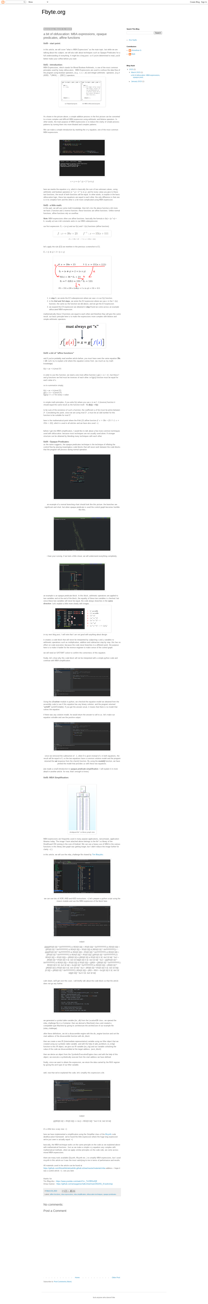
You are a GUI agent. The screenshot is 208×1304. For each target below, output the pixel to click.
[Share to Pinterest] (74, 1191)
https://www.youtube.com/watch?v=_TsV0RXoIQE (76, 1181)
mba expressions (67, 1194)
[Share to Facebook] (71, 1191)
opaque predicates (109, 1194)
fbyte (133, 54)
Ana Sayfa (133, 40)
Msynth (108, 1134)
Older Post (116, 1278)
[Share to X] (68, 1191)
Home (77, 1278)
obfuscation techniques (95, 1194)
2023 (131, 69)
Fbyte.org (53, 12)
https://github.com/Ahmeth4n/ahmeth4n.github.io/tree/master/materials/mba (74, 1168)
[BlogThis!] (66, 1191)
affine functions (55, 1194)
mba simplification (80, 1194)
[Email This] (63, 1191)
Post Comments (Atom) (63, 1282)
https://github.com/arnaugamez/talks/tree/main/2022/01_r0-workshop (84, 1184)
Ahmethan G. (137, 50)
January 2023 (136, 81)
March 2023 (136, 72)
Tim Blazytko (97, 854)
